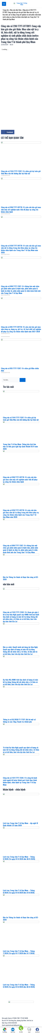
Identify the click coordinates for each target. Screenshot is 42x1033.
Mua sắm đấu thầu (15, 10)
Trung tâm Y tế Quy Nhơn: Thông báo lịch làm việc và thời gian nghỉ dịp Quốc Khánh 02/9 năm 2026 (20, 446)
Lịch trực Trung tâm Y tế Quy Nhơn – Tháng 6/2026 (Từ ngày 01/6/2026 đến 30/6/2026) (19, 985)
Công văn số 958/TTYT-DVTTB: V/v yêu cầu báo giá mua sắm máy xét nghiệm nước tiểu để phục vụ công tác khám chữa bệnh (21, 209)
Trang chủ (6, 10)
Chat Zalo (13, 1032)
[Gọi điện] (21, 1028)
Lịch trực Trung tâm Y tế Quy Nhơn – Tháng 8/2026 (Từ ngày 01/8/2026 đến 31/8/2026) (19, 891)
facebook (37, 1032)
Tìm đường (4, 1032)
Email (29, 1032)
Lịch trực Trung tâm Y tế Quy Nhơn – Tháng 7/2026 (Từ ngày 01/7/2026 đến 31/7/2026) (19, 952)
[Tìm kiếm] (22, 380)
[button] (7, 132)
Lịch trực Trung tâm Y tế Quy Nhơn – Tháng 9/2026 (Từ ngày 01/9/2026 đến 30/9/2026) (19, 857)
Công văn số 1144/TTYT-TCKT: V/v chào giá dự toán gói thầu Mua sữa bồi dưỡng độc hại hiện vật (21, 172)
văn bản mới (8, 584)
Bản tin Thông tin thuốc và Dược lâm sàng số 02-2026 (20, 578)
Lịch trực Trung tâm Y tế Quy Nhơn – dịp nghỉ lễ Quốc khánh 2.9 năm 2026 (20, 824)
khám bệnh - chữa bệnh (14, 789)
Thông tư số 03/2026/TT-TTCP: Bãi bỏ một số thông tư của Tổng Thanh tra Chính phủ (19, 720)
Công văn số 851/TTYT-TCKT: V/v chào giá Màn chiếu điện (20, 369)
